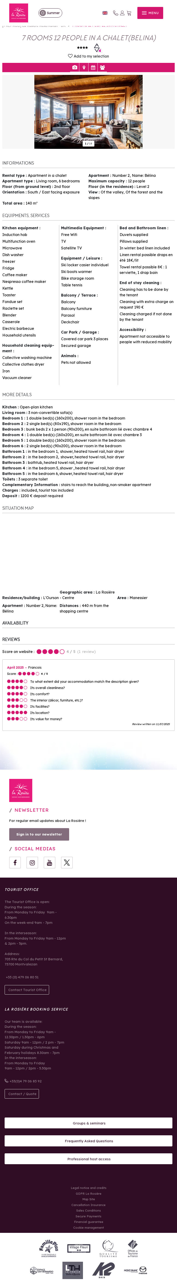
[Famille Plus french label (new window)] (48, 1248)
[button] (129, 13)
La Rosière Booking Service (36, 1009)
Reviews (102, 67)
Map (83, 67)
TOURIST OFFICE (22, 889)
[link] (48, 13)
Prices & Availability (92, 67)
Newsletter (32, 810)
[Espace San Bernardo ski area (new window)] (41, 1270)
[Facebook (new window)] (15, 862)
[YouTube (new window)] (49, 862)
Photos (74, 67)
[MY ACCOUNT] (122, 12)
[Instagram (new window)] (32, 862)
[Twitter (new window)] (67, 862)
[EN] (105, 13)
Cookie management (88, 1227)
